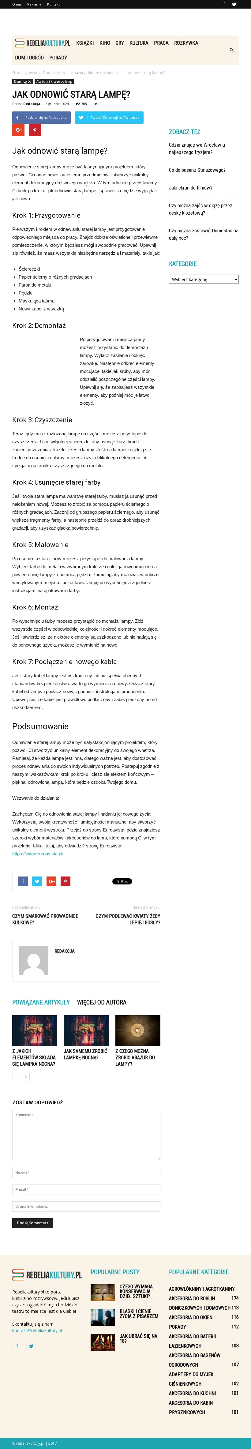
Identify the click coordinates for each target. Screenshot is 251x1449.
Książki (85, 43)
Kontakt (53, 4)
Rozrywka (186, 43)
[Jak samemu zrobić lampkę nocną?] (86, 1030)
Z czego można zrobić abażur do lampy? (135, 1057)
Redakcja (31, 103)
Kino (104, 43)
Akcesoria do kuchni (192, 1393)
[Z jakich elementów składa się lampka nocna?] (34, 1030)
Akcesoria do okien (190, 1317)
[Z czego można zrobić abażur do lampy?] (137, 1030)
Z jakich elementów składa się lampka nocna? (34, 1057)
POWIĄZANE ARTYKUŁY (41, 1002)
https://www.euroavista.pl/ (37, 853)
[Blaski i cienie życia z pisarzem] (103, 1317)
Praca (161, 43)
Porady (58, 57)
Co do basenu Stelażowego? (197, 170)
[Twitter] (234, 4)
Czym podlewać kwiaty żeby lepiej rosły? (128, 919)
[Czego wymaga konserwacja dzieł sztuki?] (103, 1292)
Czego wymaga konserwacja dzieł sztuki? (136, 1291)
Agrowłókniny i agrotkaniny (202, 1289)
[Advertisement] (125, 22)
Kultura (138, 43)
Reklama (34, 4)
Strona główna (24, 72)
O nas (16, 4)
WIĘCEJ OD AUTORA (101, 1002)
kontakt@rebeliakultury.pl (37, 1330)
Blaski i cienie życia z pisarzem (139, 1313)
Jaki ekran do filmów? (190, 188)
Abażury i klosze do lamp (54, 81)
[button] (231, 50)
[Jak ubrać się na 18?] (103, 1342)
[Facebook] (224, 4)
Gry (120, 43)
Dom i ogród (29, 57)
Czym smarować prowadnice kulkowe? (45, 919)
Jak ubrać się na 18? (138, 1338)
